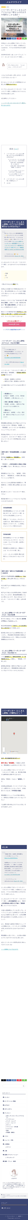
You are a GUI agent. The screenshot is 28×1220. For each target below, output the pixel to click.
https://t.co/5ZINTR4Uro (11, 858)
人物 (6, 1150)
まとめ (8, 183)
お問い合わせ (6, 1208)
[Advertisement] (14, 128)
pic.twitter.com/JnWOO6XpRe (13, 357)
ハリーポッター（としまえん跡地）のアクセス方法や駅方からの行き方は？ (15, 155)
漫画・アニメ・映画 (10, 1161)
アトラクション (10, 1119)
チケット (8, 1124)
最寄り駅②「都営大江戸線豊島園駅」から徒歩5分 (17, 166)
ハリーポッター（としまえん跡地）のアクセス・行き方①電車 (16, 160)
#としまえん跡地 (17, 241)
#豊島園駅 (14, 243)
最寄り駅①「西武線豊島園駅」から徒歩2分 (17, 163)
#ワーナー (16, 247)
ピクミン (8, 1147)
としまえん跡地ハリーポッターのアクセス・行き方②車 (16, 171)
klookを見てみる (14, 324)
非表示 (16, 149)
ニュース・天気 (9, 1140)
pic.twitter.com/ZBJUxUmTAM (16, 249)
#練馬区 (22, 247)
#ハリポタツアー (12, 245)
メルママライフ (14, 2)
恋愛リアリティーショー (11, 1154)
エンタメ (7, 1097)
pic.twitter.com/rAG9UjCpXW (12, 874)
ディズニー (8, 1113)
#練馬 (6, 249)
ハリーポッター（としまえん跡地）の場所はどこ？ (15, 179)
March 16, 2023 (19, 256)
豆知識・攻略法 (10, 1132)
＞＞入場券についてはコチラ (9, 949)
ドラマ (6, 1136)
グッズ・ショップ (11, 1121)
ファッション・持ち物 (12, 1126)
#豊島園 (19, 245)
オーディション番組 (10, 1101)
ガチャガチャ (8, 1109)
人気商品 (7, 1144)
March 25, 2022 (18, 881)
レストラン (9, 1128)
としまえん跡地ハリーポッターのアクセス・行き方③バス (16, 174)
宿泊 (7, 1130)
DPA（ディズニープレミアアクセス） (15, 1116)
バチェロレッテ (10, 1157)
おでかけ (7, 1105)
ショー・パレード (11, 1123)
